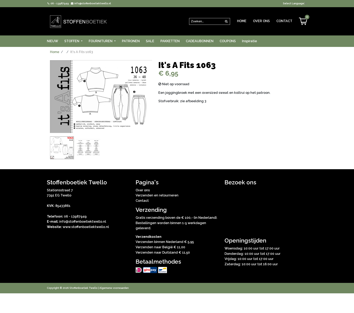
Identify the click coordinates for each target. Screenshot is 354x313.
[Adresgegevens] (266, 211)
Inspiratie (249, 41)
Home (241, 21)
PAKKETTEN (170, 41)
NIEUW (52, 41)
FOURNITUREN (101, 41)
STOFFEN (72, 41)
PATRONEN (131, 41)
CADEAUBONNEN (199, 41)
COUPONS (228, 41)
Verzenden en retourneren (157, 195)
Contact (284, 21)
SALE (150, 41)
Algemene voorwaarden (114, 288)
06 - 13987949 (59, 3)
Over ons (261, 21)
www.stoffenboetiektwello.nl (86, 227)
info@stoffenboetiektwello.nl (92, 3)
